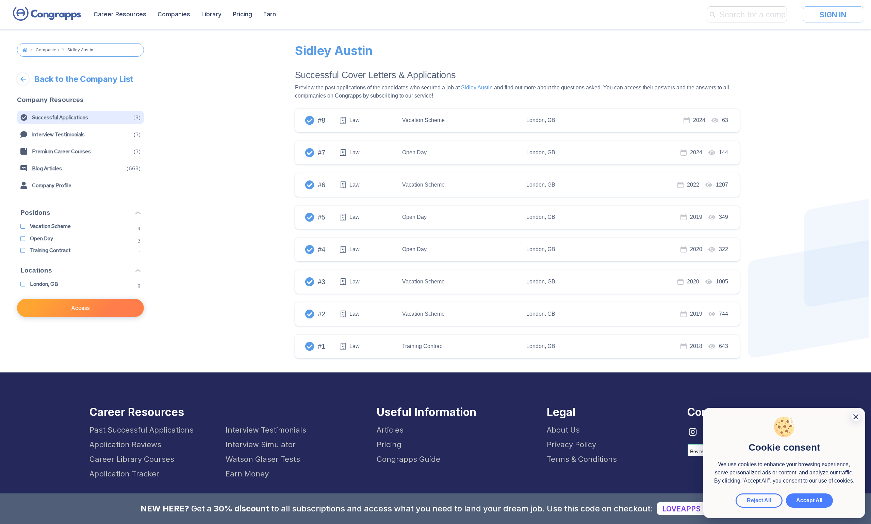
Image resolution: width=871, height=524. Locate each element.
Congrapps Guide (408, 459)
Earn (269, 14)
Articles (390, 430)
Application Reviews (125, 444)
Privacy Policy (571, 444)
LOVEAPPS (681, 508)
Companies (174, 14)
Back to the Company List (83, 79)
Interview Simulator (261, 444)
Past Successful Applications (141, 430)
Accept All (809, 500)
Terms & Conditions (582, 459)
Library (211, 14)
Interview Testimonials (266, 430)
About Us (563, 430)
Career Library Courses (131, 459)
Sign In (833, 14)
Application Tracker (124, 473)
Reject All (759, 500)
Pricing (242, 14)
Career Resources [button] (120, 14)
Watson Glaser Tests (263, 459)
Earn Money (247, 473)
